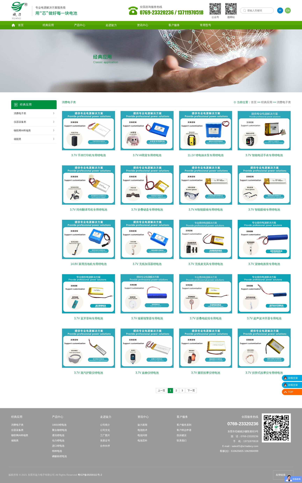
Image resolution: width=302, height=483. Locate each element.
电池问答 (142, 435)
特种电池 (57, 451)
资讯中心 (142, 25)
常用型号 (205, 25)
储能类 (17, 139)
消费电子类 (20, 113)
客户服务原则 (184, 424)
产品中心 (79, 25)
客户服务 (174, 25)
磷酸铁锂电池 (59, 456)
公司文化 (105, 430)
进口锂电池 (58, 445)
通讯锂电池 (58, 435)
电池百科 (142, 440)
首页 (21, 25)
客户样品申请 (184, 430)
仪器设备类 (20, 121)
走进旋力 (111, 25)
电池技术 (142, 430)
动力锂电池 (58, 440)
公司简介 (105, 424)
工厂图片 (105, 435)
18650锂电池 (59, 424)
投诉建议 (181, 435)
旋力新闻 (142, 424)
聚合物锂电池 (59, 430)
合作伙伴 (105, 445)
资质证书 (105, 440)
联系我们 (181, 440)
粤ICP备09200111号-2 (90, 474)
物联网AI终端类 (22, 130)
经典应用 (48, 25)
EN (288, 10)
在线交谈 (293, 378)
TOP (290, 391)
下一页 (191, 390)
